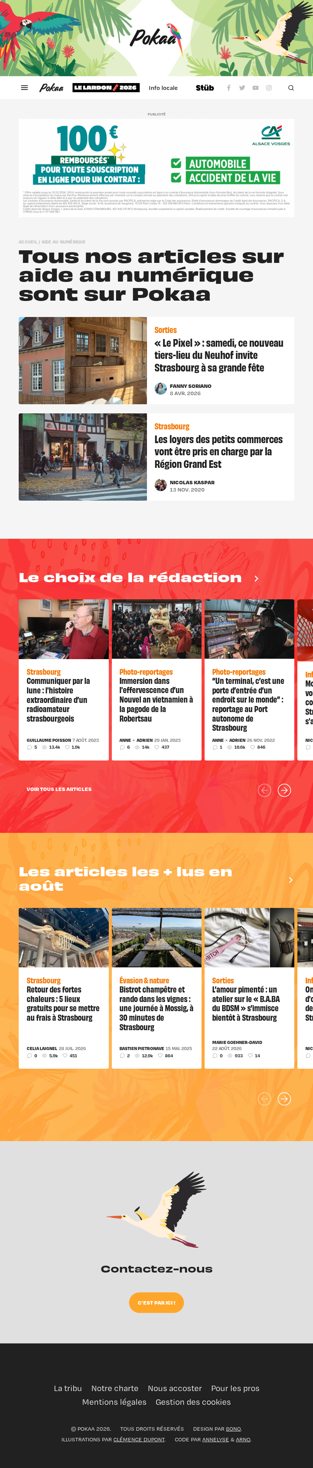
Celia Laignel (42, 1048)
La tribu (68, 1388)
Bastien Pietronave (141, 1048)
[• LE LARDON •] (106, 87)
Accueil (28, 242)
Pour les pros (235, 1388)
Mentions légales (114, 1402)
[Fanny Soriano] (161, 389)
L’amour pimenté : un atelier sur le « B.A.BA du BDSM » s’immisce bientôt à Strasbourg (246, 1003)
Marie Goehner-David (237, 1042)
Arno (243, 1439)
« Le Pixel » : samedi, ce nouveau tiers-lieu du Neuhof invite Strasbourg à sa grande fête (219, 354)
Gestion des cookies (193, 1402)
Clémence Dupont (139, 1439)
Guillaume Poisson (49, 740)
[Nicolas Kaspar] (161, 485)
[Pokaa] (156, 38)
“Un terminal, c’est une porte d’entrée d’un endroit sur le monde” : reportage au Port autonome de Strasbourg (248, 703)
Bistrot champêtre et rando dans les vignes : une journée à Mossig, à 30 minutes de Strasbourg (156, 1008)
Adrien (145, 740)
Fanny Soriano (190, 385)
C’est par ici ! (156, 1302)
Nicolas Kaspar (192, 482)
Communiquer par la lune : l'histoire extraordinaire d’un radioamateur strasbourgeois (58, 699)
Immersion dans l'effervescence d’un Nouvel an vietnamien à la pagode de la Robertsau (156, 699)
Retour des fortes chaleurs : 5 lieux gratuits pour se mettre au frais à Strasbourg (63, 1003)
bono (233, 1428)
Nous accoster (175, 1388)
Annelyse (215, 1439)
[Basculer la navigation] (24, 87)
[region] (129, 87)
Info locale (163, 87)
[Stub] (205, 88)
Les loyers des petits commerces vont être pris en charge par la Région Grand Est (219, 451)
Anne (125, 740)
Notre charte (115, 1388)
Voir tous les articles (59, 788)
